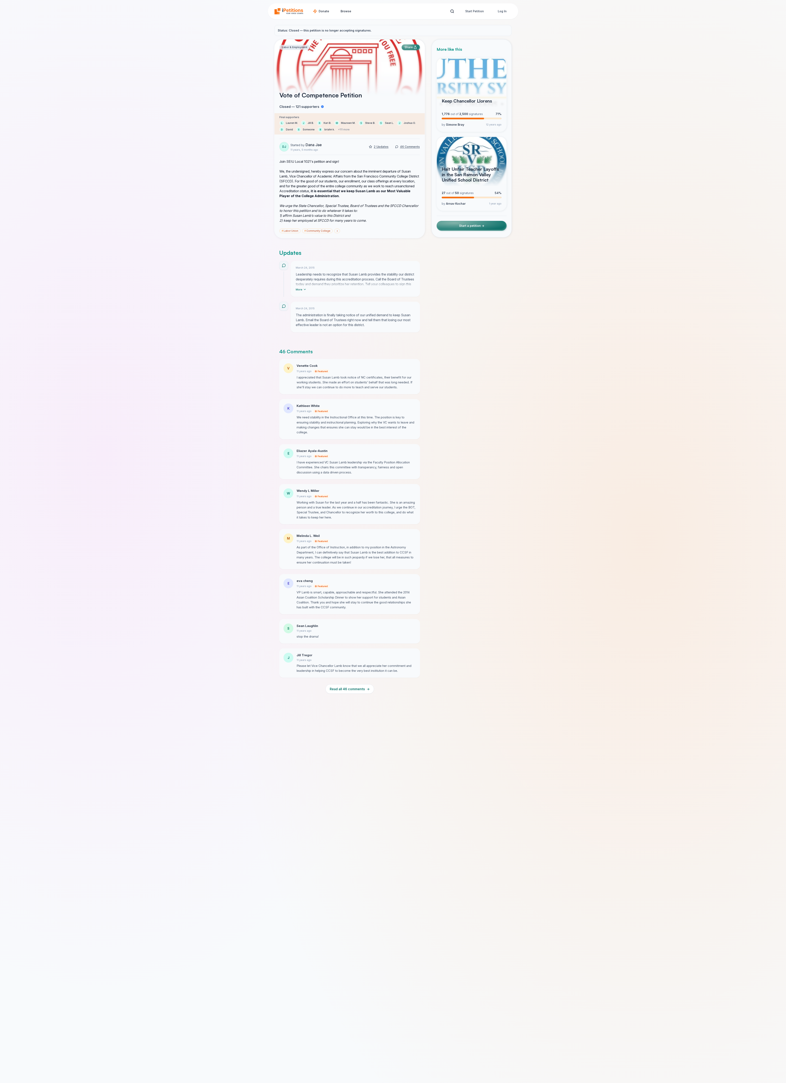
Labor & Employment (294, 47)
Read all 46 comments (350, 689)
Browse (346, 11)
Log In (502, 11)
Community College (317, 230)
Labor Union (290, 230)
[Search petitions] (452, 11)
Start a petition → (471, 225)
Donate (324, 11)
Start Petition (474, 11)
